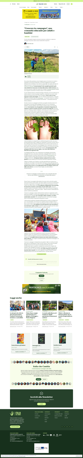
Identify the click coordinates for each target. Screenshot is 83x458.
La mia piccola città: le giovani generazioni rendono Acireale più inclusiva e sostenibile (16, 315)
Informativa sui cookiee (22, 456)
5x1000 (66, 415)
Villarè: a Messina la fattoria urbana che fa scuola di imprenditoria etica (65, 315)
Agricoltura (27, 36)
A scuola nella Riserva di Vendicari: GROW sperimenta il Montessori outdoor (49, 315)
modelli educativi (51, 89)
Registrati (41, 275)
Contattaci (37, 417)
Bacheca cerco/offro (58, 415)
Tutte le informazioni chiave (41, 264)
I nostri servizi (37, 415)
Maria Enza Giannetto (61, 326)
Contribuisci (67, 413)
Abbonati (38, 379)
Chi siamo (36, 413)
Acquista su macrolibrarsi (19, 351)
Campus (56, 417)
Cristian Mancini (50, 155)
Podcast (46, 415)
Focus (46, 419)
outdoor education (34, 36)
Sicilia (29, 76)
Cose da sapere (47, 413)
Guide (46, 421)
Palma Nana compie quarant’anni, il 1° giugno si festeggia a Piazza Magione (32, 315)
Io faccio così (32, 24)
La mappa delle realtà (58, 413)
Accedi (41, 280)
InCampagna (40, 98)
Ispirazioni (27, 24)
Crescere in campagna (29, 86)
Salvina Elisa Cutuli (13, 326)
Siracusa (29, 77)
